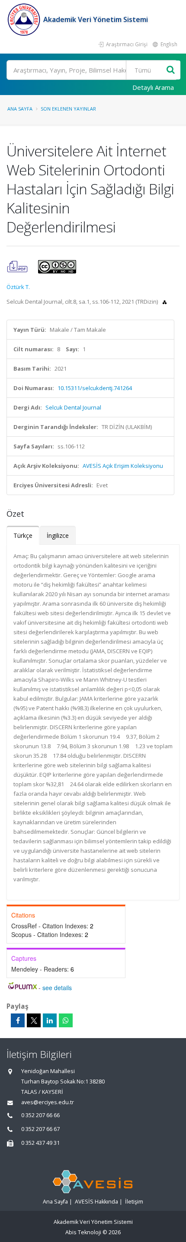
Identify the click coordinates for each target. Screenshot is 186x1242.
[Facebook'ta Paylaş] (18, 1020)
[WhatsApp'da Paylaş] (66, 1020)
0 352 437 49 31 (40, 1143)
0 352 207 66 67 (40, 1129)
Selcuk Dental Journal (73, 407)
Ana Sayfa (19, 108)
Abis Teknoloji (83, 1232)
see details (57, 987)
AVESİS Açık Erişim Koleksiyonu (123, 466)
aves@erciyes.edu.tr (47, 1102)
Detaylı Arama (153, 87)
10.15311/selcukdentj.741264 (95, 388)
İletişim (134, 1201)
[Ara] (170, 70)
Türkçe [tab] (22, 535)
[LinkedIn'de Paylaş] (50, 1020)
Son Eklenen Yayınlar (68, 108)
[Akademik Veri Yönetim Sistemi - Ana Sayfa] (24, 19)
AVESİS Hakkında (96, 1201)
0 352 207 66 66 (40, 1115)
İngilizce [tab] (58, 535)
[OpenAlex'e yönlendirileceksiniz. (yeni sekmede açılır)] (164, 301)
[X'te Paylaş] (34, 1020)
